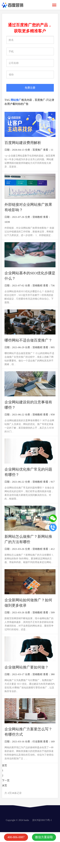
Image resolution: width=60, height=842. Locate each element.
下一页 (6, 780)
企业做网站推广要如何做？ (26, 667)
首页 (4, 765)
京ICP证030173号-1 (42, 820)
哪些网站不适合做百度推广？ (28, 340)
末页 (4, 785)
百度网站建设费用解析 (22, 143)
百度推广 (37, 149)
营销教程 (37, 217)
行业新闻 (37, 741)
